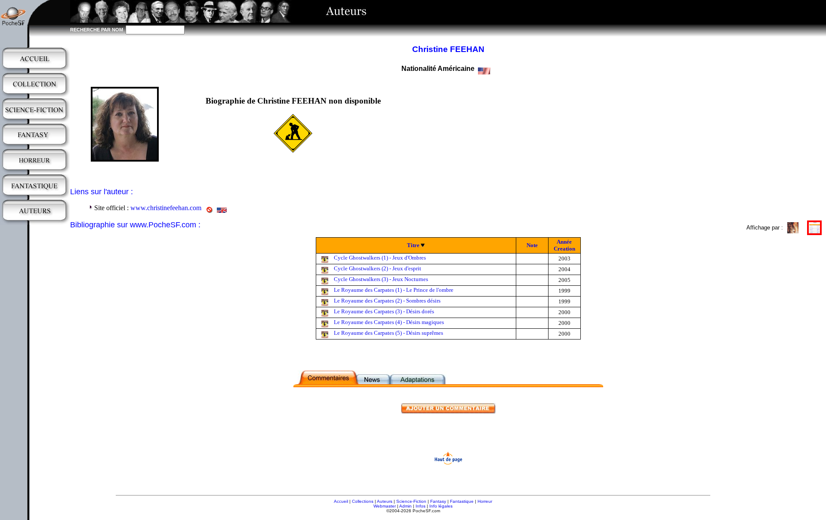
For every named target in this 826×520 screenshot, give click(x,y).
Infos (420, 506)
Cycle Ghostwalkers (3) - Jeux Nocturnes (381, 279)
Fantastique (462, 501)
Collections (362, 501)
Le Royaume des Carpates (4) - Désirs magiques (389, 322)
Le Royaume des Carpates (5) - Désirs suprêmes (388, 333)
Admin (405, 506)
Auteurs (384, 501)
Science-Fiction (411, 501)
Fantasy (438, 501)
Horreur (485, 501)
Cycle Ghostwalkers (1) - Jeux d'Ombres (380, 257)
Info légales (441, 506)
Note (532, 245)
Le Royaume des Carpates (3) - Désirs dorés (384, 311)
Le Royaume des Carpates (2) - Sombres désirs (387, 300)
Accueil (341, 501)
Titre (413, 245)
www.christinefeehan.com (165, 207)
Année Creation (564, 245)
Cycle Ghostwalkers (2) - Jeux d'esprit (377, 268)
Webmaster (384, 506)
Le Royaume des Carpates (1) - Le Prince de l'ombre (393, 290)
